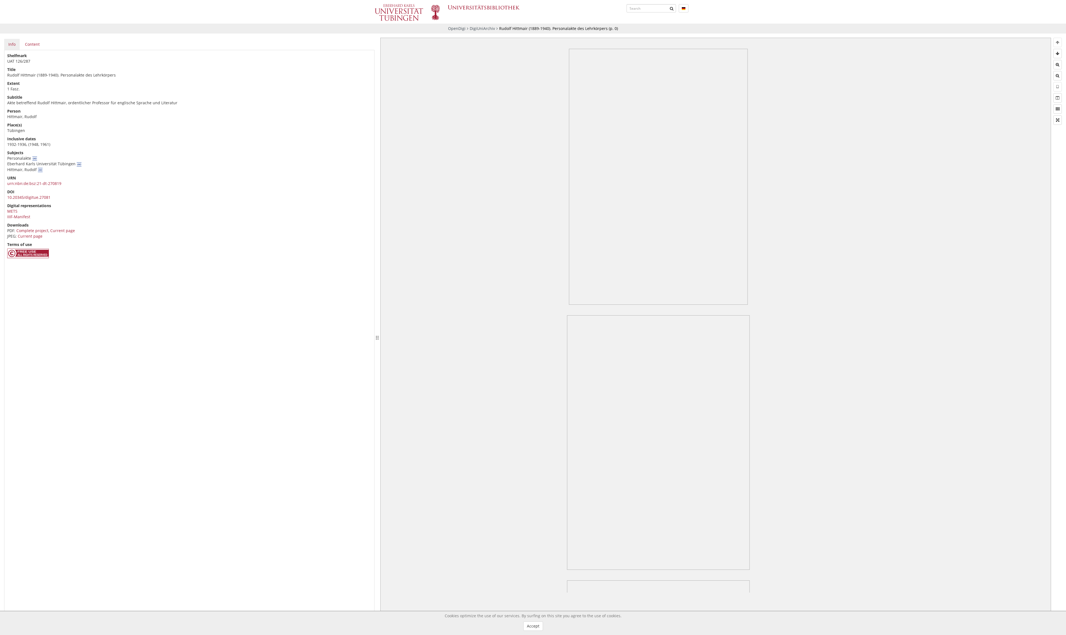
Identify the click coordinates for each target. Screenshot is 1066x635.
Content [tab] (32, 44)
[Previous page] (1057, 42)
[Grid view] (1057, 109)
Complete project (32, 230)
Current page (62, 230)
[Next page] (1057, 53)
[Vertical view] (1057, 87)
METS (12, 211)
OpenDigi (457, 28)
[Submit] (672, 8)
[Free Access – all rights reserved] (28, 256)
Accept (533, 626)
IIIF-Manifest (18, 216)
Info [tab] (12, 44)
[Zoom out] (1057, 75)
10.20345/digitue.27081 (29, 197)
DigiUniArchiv (482, 28)
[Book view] (1057, 98)
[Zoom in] (1057, 64)
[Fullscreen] (1057, 120)
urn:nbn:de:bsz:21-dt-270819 (34, 183)
